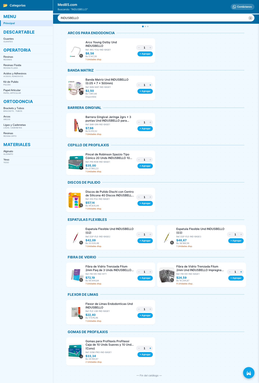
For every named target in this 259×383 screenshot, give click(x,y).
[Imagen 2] (145, 26)
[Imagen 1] (143, 26)
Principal (9, 23)
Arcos (6, 117)
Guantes (8, 40)
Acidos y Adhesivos (14, 74)
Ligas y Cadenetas (14, 126)
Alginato (8, 152)
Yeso (6, 161)
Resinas (8, 58)
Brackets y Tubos (13, 109)
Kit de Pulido (10, 83)
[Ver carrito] (248, 372)
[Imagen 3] (147, 26)
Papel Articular (12, 91)
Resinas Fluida (12, 66)
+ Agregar (145, 54)
